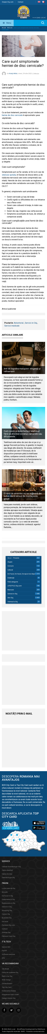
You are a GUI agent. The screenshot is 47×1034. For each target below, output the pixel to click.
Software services (8, 954)
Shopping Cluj (7, 910)
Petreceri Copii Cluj (8, 936)
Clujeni (10, 562)
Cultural (10, 570)
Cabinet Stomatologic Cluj (11, 867)
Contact (20, 2)
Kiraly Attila (13, 74)
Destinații (11, 578)
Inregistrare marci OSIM (10, 994)
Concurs (11, 566)
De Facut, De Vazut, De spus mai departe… (23, 574)
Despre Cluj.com (7, 2)
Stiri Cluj (10, 598)
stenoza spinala (9, 175)
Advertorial (18, 323)
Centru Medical (7, 870)
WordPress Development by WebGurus (31, 1029)
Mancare (11, 590)
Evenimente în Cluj (8, 899)
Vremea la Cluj (13, 602)
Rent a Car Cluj (7, 976)
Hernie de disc (7, 874)
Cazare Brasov (7, 983)
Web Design (6, 980)
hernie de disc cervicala (12, 115)
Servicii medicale (11, 326)
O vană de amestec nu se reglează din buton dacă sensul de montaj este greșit (23, 496)
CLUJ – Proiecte (13, 558)
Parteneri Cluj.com (8, 925)
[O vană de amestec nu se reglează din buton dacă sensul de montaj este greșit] (23, 485)
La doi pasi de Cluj (8, 888)
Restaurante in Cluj (8, 903)
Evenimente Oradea (9, 991)
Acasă (4, 28)
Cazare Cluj (6, 914)
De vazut (5, 921)
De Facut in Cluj (7, 896)
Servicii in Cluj (31, 323)
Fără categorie (13, 582)
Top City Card (6, 987)
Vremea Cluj (6, 933)
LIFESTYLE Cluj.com (15, 586)
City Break (5, 969)
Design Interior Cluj (8, 998)
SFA (3, 958)
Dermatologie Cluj (8, 878)
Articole (9, 28)
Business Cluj (7, 918)
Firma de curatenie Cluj (10, 973)
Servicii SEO (6, 947)
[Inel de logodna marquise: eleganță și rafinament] (23, 358)
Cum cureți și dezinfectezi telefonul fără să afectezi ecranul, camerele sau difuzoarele (23, 434)
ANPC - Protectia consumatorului (32, 1031)
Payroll (4, 951)
